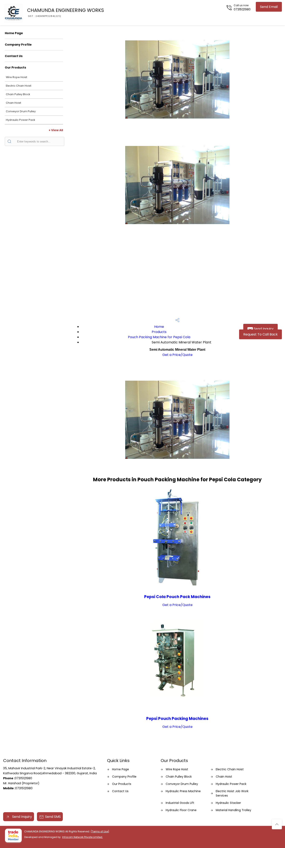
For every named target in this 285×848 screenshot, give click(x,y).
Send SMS (53, 816)
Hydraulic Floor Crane (181, 810)
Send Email (269, 6)
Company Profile (18, 44)
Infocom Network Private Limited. (82, 837)
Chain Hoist (13, 103)
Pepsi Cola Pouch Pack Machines (177, 597)
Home (159, 326)
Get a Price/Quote (177, 354)
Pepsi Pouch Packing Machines (177, 718)
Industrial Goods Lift (180, 803)
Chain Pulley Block (18, 94)
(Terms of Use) (100, 831)
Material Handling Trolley (233, 810)
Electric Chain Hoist (18, 85)
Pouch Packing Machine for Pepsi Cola (159, 337)
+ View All (56, 130)
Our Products (15, 67)
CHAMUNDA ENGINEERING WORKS (65, 12)
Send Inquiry (263, 328)
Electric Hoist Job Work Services (232, 793)
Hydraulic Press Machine (183, 791)
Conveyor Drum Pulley (21, 111)
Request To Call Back (260, 334)
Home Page (14, 33)
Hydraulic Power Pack (20, 120)
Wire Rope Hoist (16, 77)
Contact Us (14, 56)
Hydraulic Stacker (228, 803)
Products (159, 331)
